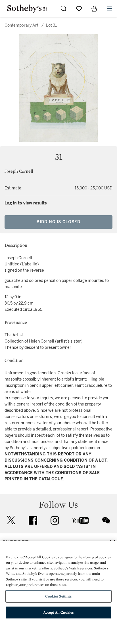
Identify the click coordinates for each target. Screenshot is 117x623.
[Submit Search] (63, 8)
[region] (58, 582)
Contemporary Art (21, 25)
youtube (80, 520)
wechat (106, 520)
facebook (33, 520)
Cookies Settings (58, 596)
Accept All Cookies (58, 612)
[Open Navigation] (109, 8)
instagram (55, 520)
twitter (11, 520)
